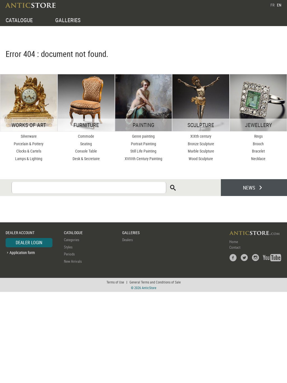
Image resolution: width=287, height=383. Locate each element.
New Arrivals (73, 261)
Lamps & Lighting (28, 158)
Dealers (127, 239)
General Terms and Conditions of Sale (155, 282)
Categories (71, 239)
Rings (258, 136)
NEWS (249, 187)
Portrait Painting (143, 143)
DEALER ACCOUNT (20, 232)
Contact (234, 247)
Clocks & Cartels (28, 151)
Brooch (258, 143)
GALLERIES (67, 20)
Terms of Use (115, 282)
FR (272, 5)
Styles (68, 247)
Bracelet (258, 151)
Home (233, 241)
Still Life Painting (143, 151)
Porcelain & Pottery (28, 143)
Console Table (86, 151)
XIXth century (200, 136)
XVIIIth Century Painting (143, 158)
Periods (69, 254)
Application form (22, 252)
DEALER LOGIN (29, 242)
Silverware (29, 136)
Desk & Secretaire (86, 158)
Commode (86, 136)
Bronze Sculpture (201, 143)
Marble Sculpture (201, 151)
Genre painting (143, 136)
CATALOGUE (19, 20)
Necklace (258, 158)
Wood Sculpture (201, 158)
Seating (86, 143)
